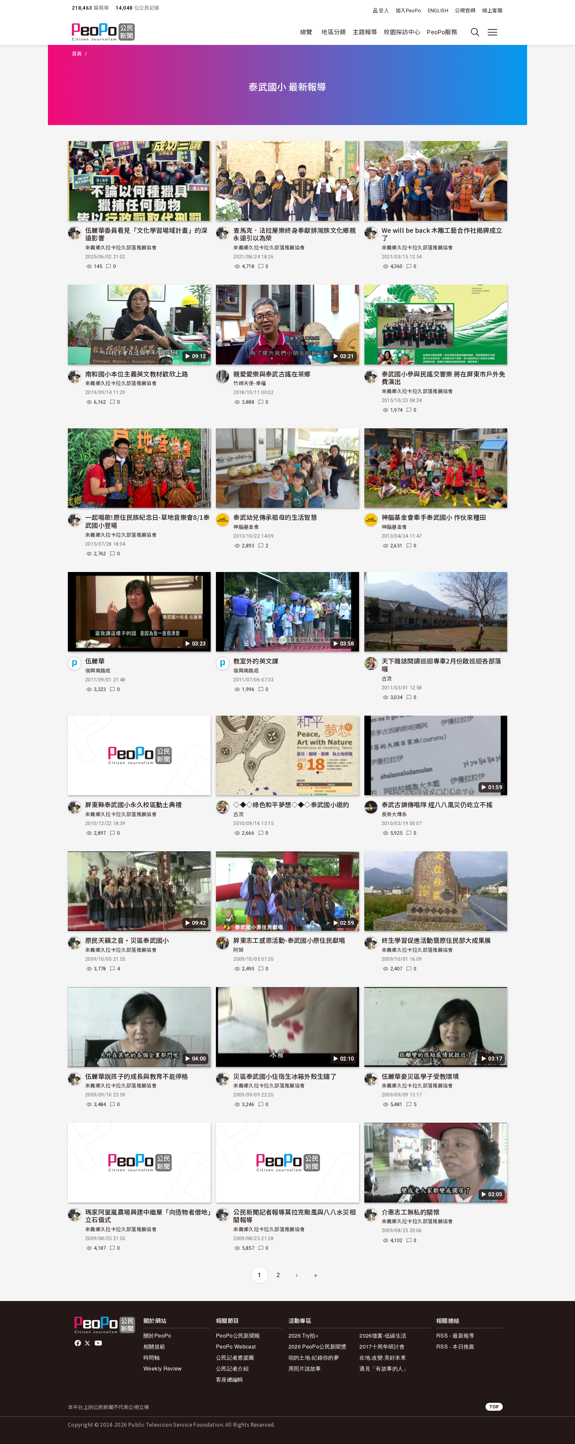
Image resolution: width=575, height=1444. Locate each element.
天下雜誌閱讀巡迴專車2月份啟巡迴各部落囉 (441, 664)
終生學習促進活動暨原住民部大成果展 (436, 940)
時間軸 (151, 1357)
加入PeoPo (408, 11)
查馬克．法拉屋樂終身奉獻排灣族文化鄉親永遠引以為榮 (294, 233)
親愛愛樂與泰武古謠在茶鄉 (271, 373)
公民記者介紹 (232, 1368)
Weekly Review (162, 1368)
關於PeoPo (157, 1335)
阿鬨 (238, 950)
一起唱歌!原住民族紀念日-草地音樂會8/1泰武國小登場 (147, 520)
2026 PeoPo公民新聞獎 (317, 1346)
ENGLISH (438, 11)
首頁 (77, 54)
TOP (494, 1406)
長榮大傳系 (394, 814)
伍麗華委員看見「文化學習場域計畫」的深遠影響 (146, 233)
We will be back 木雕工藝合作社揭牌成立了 (442, 233)
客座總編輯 (229, 1379)
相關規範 (154, 1346)
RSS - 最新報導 (455, 1335)
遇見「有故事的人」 (383, 1368)
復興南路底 (98, 671)
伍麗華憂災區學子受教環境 (420, 1076)
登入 (384, 10)
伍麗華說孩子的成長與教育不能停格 (136, 1076)
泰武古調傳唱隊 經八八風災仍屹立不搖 (437, 804)
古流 (387, 679)
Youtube (99, 1343)
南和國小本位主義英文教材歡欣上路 (136, 373)
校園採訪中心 (402, 32)
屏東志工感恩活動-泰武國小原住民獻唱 (289, 940)
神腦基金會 (246, 527)
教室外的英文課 (256, 660)
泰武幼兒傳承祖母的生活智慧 (275, 516)
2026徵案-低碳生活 (382, 1335)
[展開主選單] (492, 32)
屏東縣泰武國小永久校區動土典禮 (133, 804)
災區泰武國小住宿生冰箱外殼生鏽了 (284, 1076)
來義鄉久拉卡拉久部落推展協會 (121, 248)
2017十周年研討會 (382, 1346)
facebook (78, 1343)
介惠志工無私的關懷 (411, 1211)
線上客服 (492, 11)
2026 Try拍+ (303, 1335)
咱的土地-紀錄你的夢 (313, 1357)
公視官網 (465, 11)
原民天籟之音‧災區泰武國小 (127, 940)
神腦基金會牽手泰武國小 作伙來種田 (434, 516)
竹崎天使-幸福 (249, 383)
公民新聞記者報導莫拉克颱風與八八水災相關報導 (294, 1215)
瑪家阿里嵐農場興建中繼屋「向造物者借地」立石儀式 (148, 1215)
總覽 (306, 32)
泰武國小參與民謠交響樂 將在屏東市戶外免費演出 (443, 377)
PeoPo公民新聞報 (238, 1335)
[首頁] (103, 32)
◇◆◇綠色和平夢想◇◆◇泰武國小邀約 (291, 804)
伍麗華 (94, 660)
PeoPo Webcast (236, 1346)
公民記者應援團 (235, 1357)
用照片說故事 (304, 1368)
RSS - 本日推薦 (455, 1346)
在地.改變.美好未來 (382, 1357)
